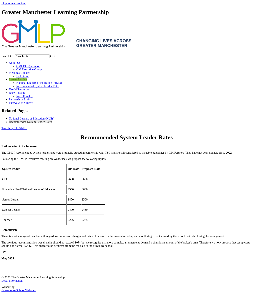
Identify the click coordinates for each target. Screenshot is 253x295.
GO (52, 56)
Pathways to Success (21, 102)
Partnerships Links (20, 99)
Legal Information (12, 280)
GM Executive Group (29, 69)
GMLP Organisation (28, 66)
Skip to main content (13, 3)
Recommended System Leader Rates (37, 86)
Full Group (22, 76)
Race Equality (17, 92)
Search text (7, 56)
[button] (57, 55)
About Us (14, 62)
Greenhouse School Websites (18, 290)
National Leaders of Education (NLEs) (39, 82)
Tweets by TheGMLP (14, 128)
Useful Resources (19, 89)
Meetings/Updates (19, 72)
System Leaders (18, 79)
